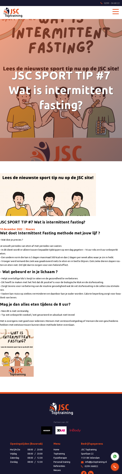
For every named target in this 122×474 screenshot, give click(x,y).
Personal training (62, 462)
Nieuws (30, 229)
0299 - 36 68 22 (112, 3)
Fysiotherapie (60, 458)
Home (56, 449)
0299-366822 (91, 466)
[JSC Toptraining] (15, 12)
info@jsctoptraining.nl (96, 462)
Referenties (59, 466)
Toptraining (59, 453)
